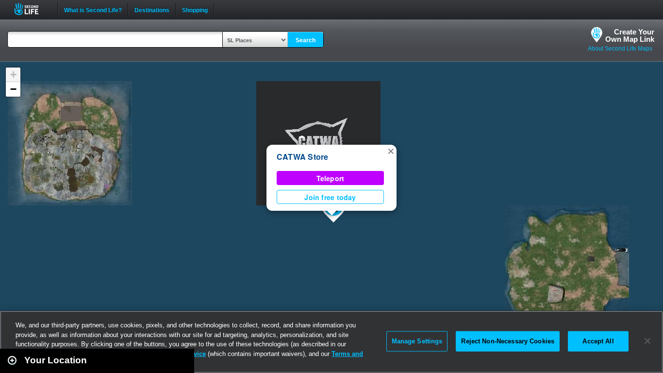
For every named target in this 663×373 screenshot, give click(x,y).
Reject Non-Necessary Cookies (507, 341)
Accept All (597, 341)
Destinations (151, 9)
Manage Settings (417, 341)
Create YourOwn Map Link (629, 35)
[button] (391, 150)
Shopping (195, 9)
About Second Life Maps (620, 48)
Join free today (330, 197)
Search (305, 40)
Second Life (32, 9)
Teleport (330, 178)
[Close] (647, 341)
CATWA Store (303, 156)
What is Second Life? (93, 9)
